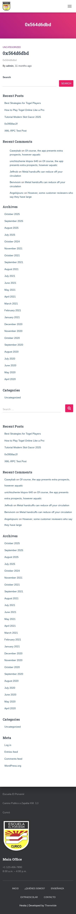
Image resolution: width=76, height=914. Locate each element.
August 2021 (11, 269)
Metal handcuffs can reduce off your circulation (43, 505)
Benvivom (15, 182)
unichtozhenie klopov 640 (24, 161)
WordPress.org (12, 765)
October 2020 (12, 338)
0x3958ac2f (10, 123)
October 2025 (12, 214)
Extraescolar (29, 897)
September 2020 (13, 344)
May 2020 (10, 372)
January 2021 (12, 317)
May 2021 (10, 289)
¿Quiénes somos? (35, 888)
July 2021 (9, 275)
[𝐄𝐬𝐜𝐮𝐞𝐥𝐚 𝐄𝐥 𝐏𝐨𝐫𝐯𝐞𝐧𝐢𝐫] (8, 6)
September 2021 (13, 262)
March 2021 (11, 303)
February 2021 (12, 310)
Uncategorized (12, 47)
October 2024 (12, 241)
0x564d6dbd (16, 53)
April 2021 (10, 296)
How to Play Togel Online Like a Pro (24, 110)
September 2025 (13, 221)
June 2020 (10, 365)
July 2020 (9, 358)
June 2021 (10, 282)
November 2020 (13, 331)
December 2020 (13, 324)
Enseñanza (57, 888)
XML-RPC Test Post (15, 130)
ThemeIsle (51, 905)
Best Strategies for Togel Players (22, 103)
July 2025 (9, 234)
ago (23, 65)
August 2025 (11, 227)
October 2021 (12, 255)
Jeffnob (14, 171)
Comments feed (13, 758)
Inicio (15, 888)
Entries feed (11, 751)
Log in (7, 745)
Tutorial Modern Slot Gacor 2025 (22, 116)
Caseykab (15, 150)
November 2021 (13, 248)
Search (7, 77)
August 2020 (11, 351)
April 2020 (10, 379)
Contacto (49, 897)
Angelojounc (17, 192)
